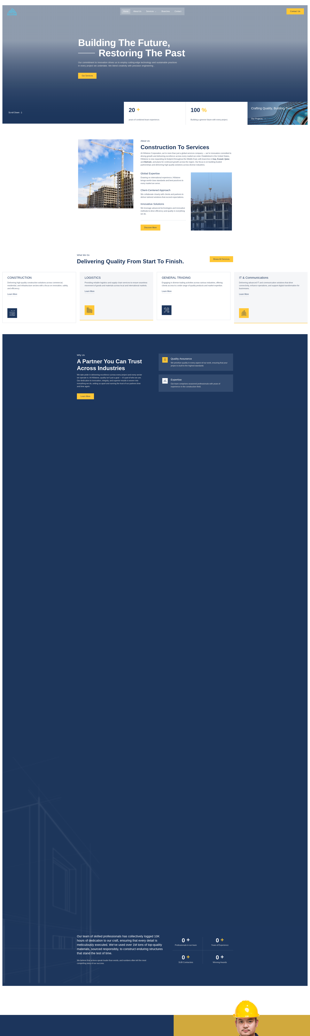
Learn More (12, 294)
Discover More (150, 228)
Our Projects (257, 119)
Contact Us (295, 11)
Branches (166, 11)
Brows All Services (221, 259)
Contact (178, 11)
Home (125, 11)
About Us (137, 11)
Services (150, 11)
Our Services (87, 76)
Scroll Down (13, 112)
